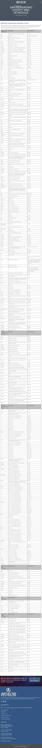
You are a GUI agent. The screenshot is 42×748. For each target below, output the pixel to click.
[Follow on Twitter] (3, 701)
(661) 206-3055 (9, 733)
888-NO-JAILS (13, 738)
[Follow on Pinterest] (5, 701)
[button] (40, 2)
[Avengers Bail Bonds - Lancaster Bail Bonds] (21, 2)
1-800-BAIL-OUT (9, 737)
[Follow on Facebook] (2, 701)
